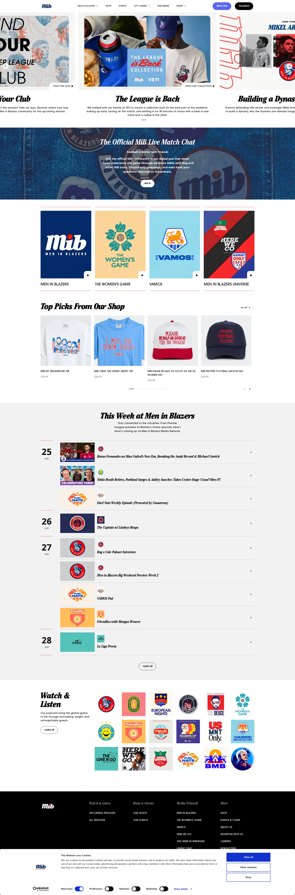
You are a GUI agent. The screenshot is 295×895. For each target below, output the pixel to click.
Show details (181, 889)
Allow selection (248, 867)
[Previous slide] (5, 66)
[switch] (109, 888)
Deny (248, 877)
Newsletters (244, 6)
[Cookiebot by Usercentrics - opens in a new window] (40, 889)
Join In (147, 183)
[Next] (249, 389)
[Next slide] (289, 66)
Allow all (248, 857)
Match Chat (221, 6)
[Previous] (244, 389)
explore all (147, 666)
